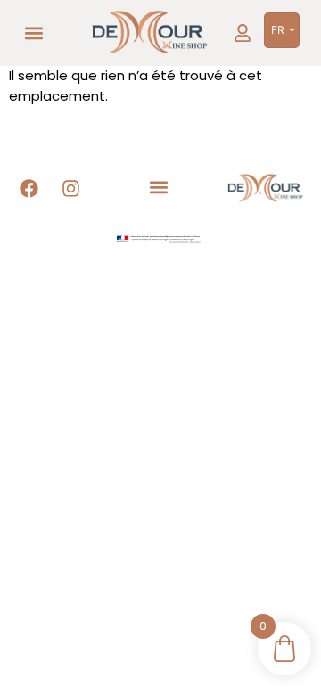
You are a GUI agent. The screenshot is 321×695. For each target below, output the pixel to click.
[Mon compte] (242, 33)
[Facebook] (29, 189)
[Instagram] (71, 189)
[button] (34, 33)
